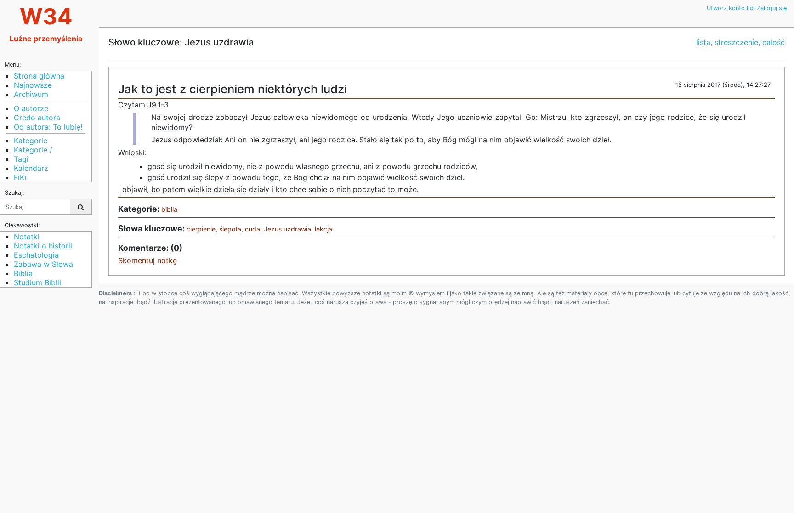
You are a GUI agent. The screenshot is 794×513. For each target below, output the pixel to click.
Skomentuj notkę (147, 260)
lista (703, 42)
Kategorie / (33, 149)
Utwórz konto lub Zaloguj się (747, 8)
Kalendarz (31, 168)
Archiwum (31, 94)
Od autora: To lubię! (48, 126)
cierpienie (201, 229)
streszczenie (736, 42)
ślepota (230, 229)
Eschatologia (36, 254)
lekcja (323, 229)
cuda (252, 229)
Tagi (21, 158)
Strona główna (39, 75)
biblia (169, 209)
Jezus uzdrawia (287, 229)
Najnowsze (33, 85)
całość (773, 42)
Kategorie (30, 140)
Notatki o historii (43, 245)
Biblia (23, 273)
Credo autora (37, 117)
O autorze (31, 108)
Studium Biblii (37, 282)
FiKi (20, 177)
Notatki (27, 236)
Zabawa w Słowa (43, 264)
